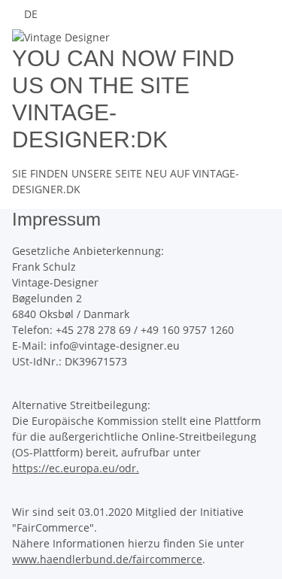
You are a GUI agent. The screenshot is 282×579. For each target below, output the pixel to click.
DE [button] (32, 14)
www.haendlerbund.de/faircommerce (107, 559)
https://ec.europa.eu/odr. (75, 468)
